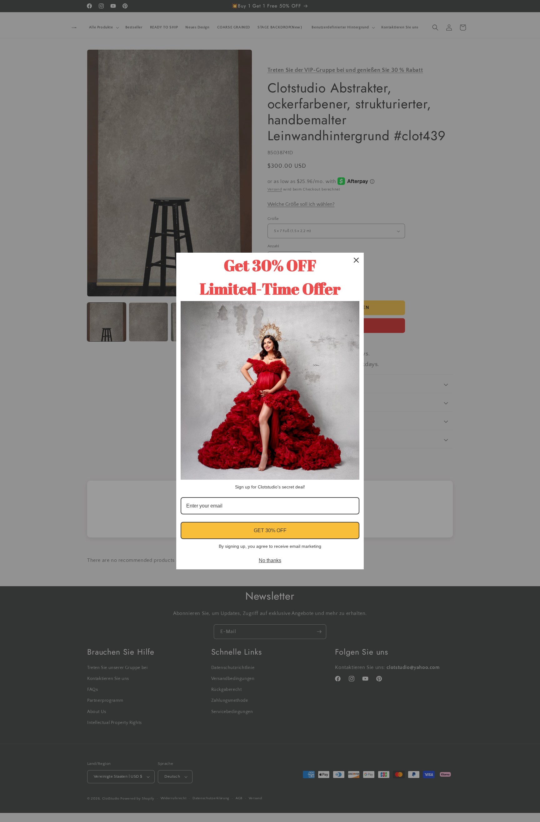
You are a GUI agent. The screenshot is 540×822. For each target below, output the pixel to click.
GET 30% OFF (270, 530)
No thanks (270, 560)
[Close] (356, 260)
